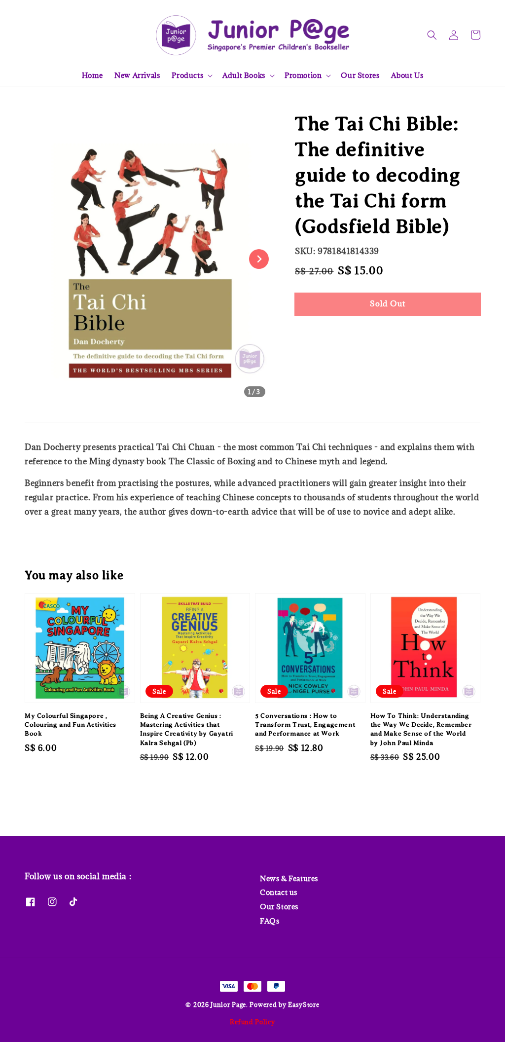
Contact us (278, 892)
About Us (407, 75)
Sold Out (387, 303)
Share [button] (319, 333)
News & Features (289, 878)
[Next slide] (259, 259)
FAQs (269, 921)
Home (92, 75)
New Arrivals (137, 75)
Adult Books (243, 75)
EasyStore (303, 1004)
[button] (432, 35)
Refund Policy (252, 1022)
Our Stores (360, 75)
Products (187, 75)
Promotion (303, 75)
